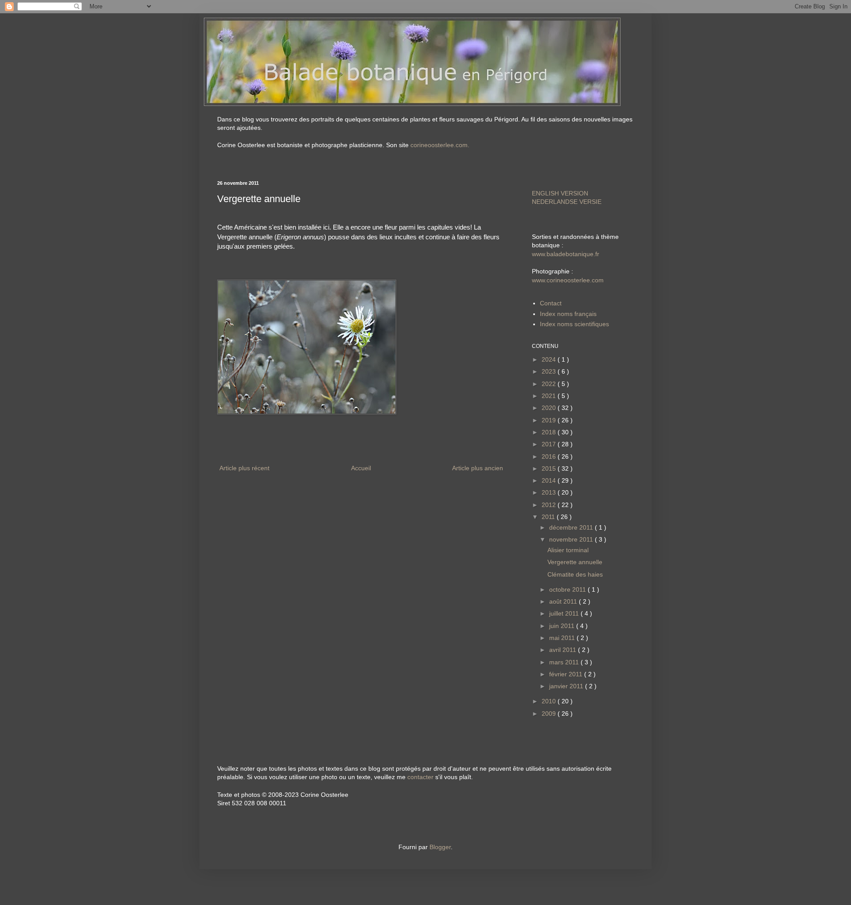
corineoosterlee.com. (439, 144)
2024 (550, 359)
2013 (550, 492)
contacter (420, 776)
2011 (549, 516)
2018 (550, 432)
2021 (550, 395)
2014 (550, 480)
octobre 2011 (568, 589)
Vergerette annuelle (574, 562)
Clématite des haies (575, 574)
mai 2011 (563, 637)
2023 (550, 371)
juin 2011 (562, 625)
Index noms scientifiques (574, 324)
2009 (550, 713)
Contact (551, 303)
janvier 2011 (567, 686)
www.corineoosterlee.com (568, 280)
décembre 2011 (572, 527)
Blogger (440, 846)
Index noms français (568, 313)
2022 (550, 383)
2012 (550, 504)
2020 (550, 407)
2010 (550, 701)
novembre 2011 (572, 539)
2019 (550, 420)
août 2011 (564, 601)
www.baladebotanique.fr (565, 253)
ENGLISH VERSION (560, 193)
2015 (550, 468)
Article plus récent (244, 468)
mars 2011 (565, 662)
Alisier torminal (568, 550)
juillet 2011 (565, 613)
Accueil (361, 468)
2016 (550, 456)
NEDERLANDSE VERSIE (566, 201)
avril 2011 (563, 649)
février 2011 (566, 674)
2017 (550, 444)
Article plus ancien (477, 468)
